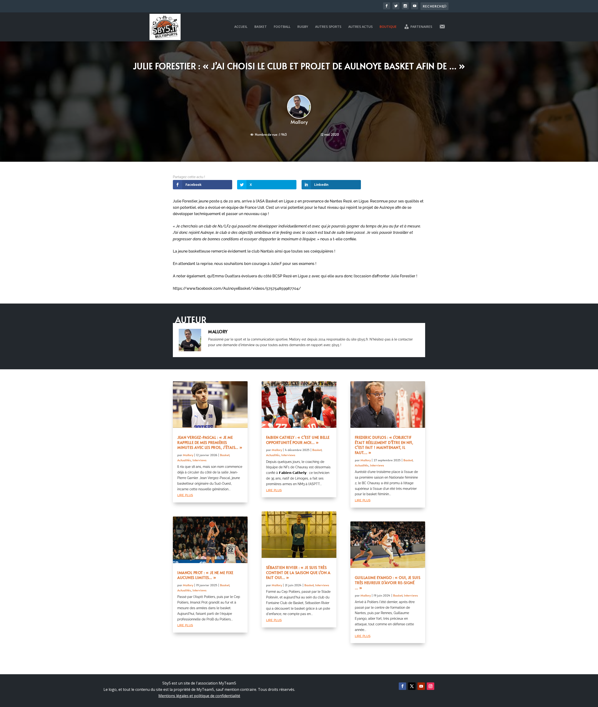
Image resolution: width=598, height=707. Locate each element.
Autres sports (328, 27)
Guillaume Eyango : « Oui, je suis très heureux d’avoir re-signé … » (387, 582)
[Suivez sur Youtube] (421, 686)
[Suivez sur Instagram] (430, 686)
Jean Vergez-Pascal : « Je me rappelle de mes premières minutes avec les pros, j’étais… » (209, 442)
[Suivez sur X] (412, 686)
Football (282, 27)
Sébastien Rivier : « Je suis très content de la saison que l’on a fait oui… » (298, 572)
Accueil (240, 27)
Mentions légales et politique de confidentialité (199, 695)
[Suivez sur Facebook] (402, 686)
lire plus (185, 494)
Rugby (302, 27)
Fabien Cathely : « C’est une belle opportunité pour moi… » (298, 440)
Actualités (184, 460)
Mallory (299, 121)
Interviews (199, 460)
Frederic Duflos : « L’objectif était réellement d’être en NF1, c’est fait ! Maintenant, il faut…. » (384, 445)
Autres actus (360, 27)
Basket (260, 27)
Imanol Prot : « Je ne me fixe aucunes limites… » (205, 575)
